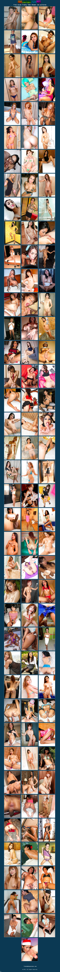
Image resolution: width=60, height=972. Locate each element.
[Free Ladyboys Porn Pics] (30, 2)
